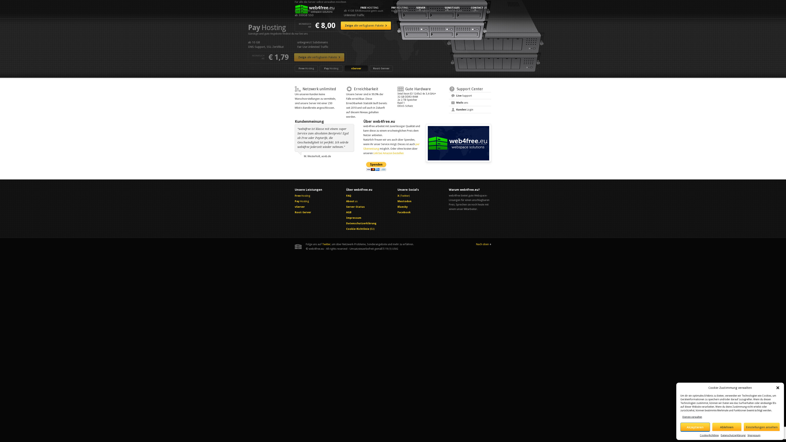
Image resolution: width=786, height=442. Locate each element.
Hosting (371, 9)
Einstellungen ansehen (762, 427)
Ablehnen (726, 427)
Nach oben (482, 244)
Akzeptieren (695, 427)
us (479, 9)
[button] (778, 388)
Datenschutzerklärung (733, 435)
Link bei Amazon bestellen (388, 153)
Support (464, 95)
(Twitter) (404, 195)
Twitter (326, 244)
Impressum (754, 435)
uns (462, 102)
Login (464, 109)
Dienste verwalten (692, 417)
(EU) (360, 228)
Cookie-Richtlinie (709, 435)
